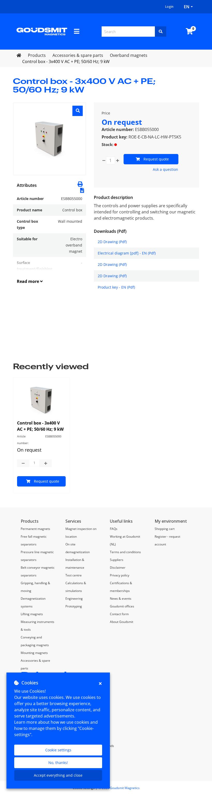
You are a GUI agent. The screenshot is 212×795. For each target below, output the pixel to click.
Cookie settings (58, 749)
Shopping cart (165, 529)
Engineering (74, 598)
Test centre (73, 575)
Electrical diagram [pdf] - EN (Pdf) (127, 253)
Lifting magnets (32, 614)
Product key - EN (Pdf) (116, 287)
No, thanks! (58, 762)
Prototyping (73, 606)
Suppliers (116, 560)
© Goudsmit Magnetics (119, 788)
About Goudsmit (121, 622)
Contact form (119, 614)
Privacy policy (119, 575)
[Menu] (76, 31)
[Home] (42, 31)
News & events (120, 598)
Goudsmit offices (122, 606)
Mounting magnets (34, 653)
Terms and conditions (125, 552)
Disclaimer (117, 567)
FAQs (113, 529)
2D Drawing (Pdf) (112, 241)
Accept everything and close (58, 775)
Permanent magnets (35, 529)
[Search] (160, 31)
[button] (82, 190)
